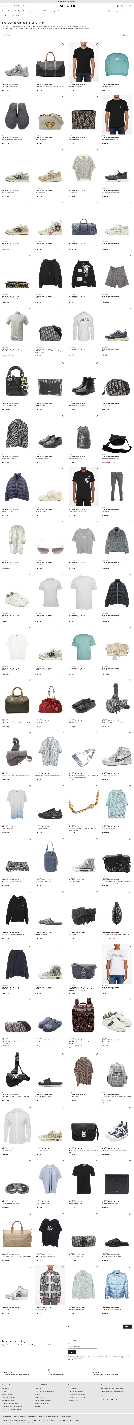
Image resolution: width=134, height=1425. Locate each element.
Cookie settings (66, 1416)
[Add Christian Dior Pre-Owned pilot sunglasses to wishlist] (63, 522)
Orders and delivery (8, 1394)
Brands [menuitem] (10, 11)
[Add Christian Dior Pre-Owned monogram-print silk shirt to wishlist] (63, 1267)
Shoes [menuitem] (24, 11)
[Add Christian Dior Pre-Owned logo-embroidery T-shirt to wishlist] (97, 574)
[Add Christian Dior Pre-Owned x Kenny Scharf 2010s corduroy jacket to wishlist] (130, 522)
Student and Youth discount (77, 1397)
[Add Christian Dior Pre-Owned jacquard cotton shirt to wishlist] (30, 1108)
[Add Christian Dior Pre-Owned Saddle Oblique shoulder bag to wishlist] (30, 255)
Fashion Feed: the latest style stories (112, 1391)
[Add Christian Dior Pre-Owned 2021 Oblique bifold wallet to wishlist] (97, 97)
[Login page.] (122, 6)
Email (69, 1343)
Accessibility (32, 1416)
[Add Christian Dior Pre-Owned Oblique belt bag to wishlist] (130, 363)
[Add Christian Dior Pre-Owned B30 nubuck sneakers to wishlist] (63, 150)
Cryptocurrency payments (10, 1403)
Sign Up (72, 1352)
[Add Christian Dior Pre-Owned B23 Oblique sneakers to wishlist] (63, 786)
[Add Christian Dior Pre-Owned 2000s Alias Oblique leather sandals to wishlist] (30, 97)
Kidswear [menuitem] (24, 5)
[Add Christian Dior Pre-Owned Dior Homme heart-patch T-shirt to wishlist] (130, 97)
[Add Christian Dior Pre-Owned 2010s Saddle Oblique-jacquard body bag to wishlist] (130, 680)
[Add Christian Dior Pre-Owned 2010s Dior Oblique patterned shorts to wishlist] (130, 255)
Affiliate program (73, 1388)
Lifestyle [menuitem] (53, 11)
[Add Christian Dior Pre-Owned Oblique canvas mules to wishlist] (63, 892)
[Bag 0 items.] (130, 6)
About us (38, 1388)
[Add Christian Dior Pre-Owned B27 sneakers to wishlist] (130, 203)
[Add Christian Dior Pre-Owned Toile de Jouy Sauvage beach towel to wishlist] (30, 839)
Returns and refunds (8, 1397)
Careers (37, 1394)
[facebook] (112, 1399)
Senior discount (73, 1400)
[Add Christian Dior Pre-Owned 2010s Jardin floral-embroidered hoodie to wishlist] (30, 892)
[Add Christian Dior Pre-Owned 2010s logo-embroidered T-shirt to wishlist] (97, 522)
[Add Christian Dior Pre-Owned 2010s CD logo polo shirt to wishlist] (63, 1161)
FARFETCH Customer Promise (11, 1409)
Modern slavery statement (43, 1400)
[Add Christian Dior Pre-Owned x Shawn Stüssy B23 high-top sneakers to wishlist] (63, 203)
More (87, 28)
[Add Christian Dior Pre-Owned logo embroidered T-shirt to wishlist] (97, 627)
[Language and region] (118, 6)
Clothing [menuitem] (17, 11)
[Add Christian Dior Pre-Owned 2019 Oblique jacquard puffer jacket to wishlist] (130, 1267)
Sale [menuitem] (59, 11)
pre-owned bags (47, 28)
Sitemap (37, 1406)
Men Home (5, 15)
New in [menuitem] (4, 11)
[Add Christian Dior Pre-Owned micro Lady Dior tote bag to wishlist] (30, 363)
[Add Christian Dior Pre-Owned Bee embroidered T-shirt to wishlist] (97, 44)
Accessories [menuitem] (37, 11)
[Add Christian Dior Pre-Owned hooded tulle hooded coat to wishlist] (30, 522)
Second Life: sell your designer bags (112, 1388)
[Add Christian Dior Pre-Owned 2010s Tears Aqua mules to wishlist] (63, 999)
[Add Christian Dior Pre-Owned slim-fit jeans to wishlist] (130, 469)
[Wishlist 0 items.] (126, 6)
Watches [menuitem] (46, 11)
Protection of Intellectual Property (48, 1416)
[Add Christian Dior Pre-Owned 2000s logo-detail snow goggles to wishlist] (30, 1161)
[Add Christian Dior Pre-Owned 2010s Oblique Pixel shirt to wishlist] (130, 786)
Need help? (96, 1372)
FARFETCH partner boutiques (44, 1391)
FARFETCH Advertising (42, 1403)
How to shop (8, 1372)
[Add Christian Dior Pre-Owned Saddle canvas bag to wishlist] (97, 892)
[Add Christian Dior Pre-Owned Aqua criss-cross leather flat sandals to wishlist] (130, 1214)
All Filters (7, 35)
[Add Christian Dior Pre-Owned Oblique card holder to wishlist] (63, 363)
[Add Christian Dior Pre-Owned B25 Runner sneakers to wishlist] (130, 308)
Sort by (125, 35)
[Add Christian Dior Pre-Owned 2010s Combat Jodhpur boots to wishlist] (97, 363)
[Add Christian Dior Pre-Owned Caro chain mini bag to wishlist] (63, 97)
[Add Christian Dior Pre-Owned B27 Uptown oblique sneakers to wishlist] (30, 203)
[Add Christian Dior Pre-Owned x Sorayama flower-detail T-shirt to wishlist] (97, 469)
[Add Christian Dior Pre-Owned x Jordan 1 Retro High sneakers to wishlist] (130, 733)
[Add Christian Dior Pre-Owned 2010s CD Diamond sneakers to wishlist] (97, 680)
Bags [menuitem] (30, 11)
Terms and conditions (19, 1416)
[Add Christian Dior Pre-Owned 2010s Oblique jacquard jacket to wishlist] (130, 574)
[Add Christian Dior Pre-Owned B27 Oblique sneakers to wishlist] (63, 469)
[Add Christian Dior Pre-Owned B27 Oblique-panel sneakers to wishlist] (63, 627)
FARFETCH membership (75, 1391)
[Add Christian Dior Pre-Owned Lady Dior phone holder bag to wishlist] (63, 839)
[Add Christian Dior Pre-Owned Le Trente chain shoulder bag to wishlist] (63, 680)
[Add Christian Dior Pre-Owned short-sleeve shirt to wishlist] (97, 1054)
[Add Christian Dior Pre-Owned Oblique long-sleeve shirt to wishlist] (30, 416)
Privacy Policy (78, 1357)
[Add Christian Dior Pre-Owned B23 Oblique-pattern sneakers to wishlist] (63, 946)
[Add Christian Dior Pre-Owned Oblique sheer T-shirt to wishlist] (30, 786)
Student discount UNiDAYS (76, 1394)
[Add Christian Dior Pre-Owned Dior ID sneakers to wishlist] (130, 999)
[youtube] (116, 1399)
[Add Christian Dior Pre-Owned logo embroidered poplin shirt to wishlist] (97, 308)
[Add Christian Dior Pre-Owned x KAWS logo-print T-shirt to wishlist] (130, 946)
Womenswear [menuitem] (6, 5)
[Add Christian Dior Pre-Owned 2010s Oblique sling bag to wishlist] (97, 416)
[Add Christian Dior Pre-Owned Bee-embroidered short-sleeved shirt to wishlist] (30, 308)
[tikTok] (107, 1399)
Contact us (5, 1388)
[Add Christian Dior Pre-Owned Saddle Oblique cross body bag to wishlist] (130, 627)
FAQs (49, 1372)
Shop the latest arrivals (70, 1)
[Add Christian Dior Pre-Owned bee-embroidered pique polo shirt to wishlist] (63, 574)
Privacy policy (6, 1416)
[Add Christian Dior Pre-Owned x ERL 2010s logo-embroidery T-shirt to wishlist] (63, 1214)
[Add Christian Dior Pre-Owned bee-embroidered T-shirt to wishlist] (97, 1161)
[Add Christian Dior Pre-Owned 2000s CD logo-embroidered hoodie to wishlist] (63, 255)
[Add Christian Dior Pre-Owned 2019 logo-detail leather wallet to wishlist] (130, 1161)
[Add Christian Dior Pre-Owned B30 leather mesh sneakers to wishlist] (30, 44)
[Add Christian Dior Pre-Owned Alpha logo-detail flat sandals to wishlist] (63, 1054)
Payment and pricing (8, 1400)
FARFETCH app (40, 1397)
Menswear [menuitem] (16, 5)
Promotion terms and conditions (12, 1406)
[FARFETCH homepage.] (67, 6)
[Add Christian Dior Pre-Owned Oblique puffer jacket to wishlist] (30, 469)
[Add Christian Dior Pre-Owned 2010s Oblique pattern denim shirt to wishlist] (97, 1267)
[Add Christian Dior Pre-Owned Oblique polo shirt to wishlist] (97, 150)
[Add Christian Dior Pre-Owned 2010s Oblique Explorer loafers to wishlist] (63, 416)
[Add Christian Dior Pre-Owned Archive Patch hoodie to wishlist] (97, 255)
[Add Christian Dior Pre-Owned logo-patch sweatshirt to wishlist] (130, 44)
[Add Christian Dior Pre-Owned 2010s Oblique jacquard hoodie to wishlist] (30, 946)
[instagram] (103, 1399)
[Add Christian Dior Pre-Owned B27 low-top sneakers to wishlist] (30, 150)
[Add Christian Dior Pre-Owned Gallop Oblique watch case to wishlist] (97, 1214)
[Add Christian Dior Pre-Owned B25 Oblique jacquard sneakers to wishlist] (130, 150)
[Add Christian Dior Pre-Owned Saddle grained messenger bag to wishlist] (130, 416)
